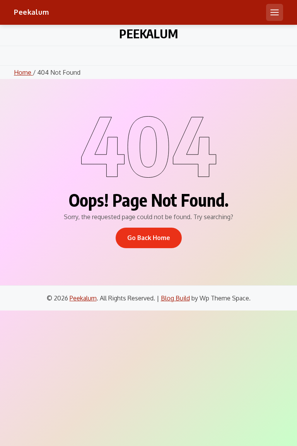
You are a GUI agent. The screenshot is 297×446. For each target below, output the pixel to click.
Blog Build (175, 298)
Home (23, 72)
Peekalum (31, 12)
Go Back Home (148, 238)
